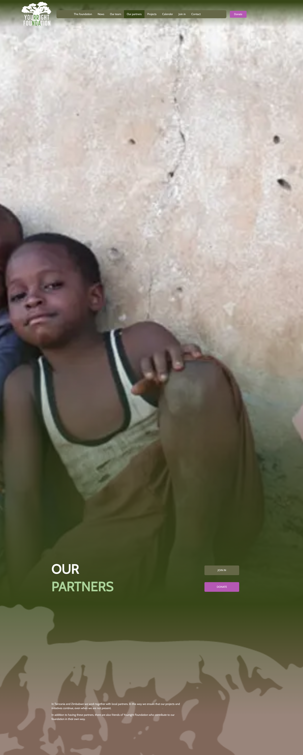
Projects (152, 14)
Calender (167, 14)
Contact (196, 14)
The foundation (83, 14)
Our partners (134, 14)
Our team (115, 14)
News (101, 14)
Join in (182, 14)
